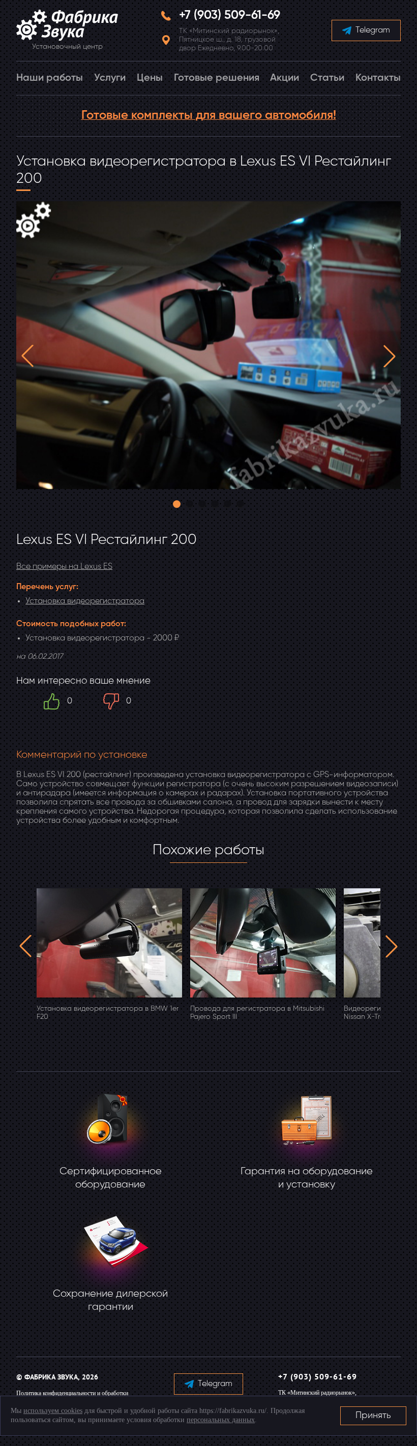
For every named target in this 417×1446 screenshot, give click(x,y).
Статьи (327, 78)
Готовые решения (216, 78)
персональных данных (221, 1420)
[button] (27, 356)
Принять (373, 1415)
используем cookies (52, 1411)
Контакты (378, 78)
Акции (284, 78)
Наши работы (49, 78)
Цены (150, 78)
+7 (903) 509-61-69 (229, 15)
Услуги (110, 78)
